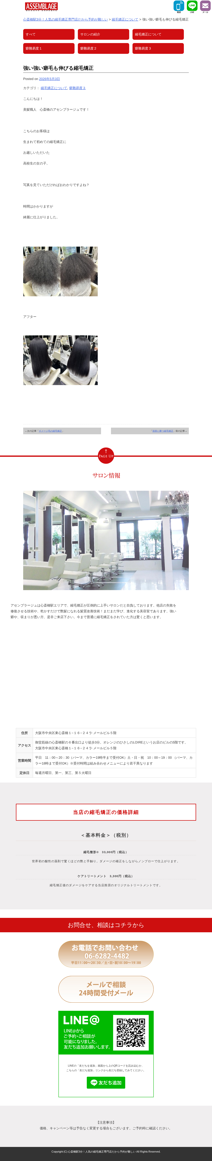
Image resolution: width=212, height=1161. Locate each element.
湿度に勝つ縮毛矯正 (162, 431)
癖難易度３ (77, 88)
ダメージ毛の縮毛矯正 (50, 431)
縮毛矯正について (54, 88)
